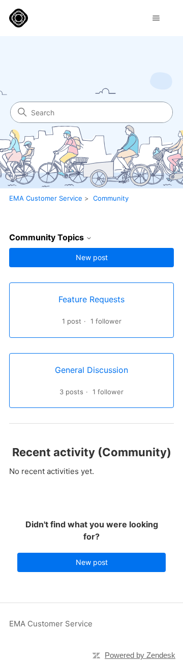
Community (111, 198)
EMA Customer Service (45, 198)
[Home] (18, 18)
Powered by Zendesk (140, 655)
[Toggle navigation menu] (156, 18)
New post (92, 257)
